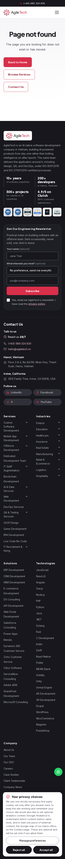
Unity (39, 681)
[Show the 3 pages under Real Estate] (59, 447)
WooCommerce (45, 718)
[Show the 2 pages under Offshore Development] (26, 445)
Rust (38, 631)
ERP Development (14, 570)
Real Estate (42, 447)
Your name (18, 249)
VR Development (45, 700)
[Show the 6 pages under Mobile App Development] (26, 436)
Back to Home (17, 62)
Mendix (8, 639)
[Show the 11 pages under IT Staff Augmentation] (26, 466)
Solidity (40, 675)
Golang (40, 625)
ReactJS (41, 576)
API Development (13, 605)
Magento (41, 724)
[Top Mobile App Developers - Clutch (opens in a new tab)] (27, 212)
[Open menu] (57, 12)
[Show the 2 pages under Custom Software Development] (26, 422)
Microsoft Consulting (16, 702)
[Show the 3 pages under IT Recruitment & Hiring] (26, 546)
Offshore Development (11, 447)
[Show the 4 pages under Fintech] (59, 422)
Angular (40, 582)
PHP (38, 601)
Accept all (46, 849)
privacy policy (36, 303)
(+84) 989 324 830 (34, 3)
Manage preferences (32, 840)
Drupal (40, 706)
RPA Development (14, 535)
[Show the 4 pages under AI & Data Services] (26, 486)
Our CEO (9, 762)
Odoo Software (13, 668)
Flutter (39, 662)
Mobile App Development (11, 438)
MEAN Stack (43, 669)
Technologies (45, 563)
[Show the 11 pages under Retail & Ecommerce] (59, 459)
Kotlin (39, 644)
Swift (39, 650)
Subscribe (33, 291)
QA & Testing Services (11, 514)
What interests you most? (26, 263)
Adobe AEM (10, 685)
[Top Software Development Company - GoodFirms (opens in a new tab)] (37, 212)
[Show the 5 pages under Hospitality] (59, 475)
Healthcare (42, 435)
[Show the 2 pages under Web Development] (26, 496)
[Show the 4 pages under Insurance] (59, 441)
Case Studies (11, 774)
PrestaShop (42, 730)
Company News (13, 787)
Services (10, 416)
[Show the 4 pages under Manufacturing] (59, 453)
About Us (9, 749)
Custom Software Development (11, 426)
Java (39, 613)
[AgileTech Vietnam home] (15, 12)
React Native (43, 656)
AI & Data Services (9, 489)
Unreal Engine (44, 687)
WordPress (42, 712)
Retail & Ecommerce (43, 461)
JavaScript (42, 570)
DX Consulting (12, 599)
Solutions (10, 563)
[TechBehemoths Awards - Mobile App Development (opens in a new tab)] (47, 212)
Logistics (41, 469)
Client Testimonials (14, 780)
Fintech (40, 423)
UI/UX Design (11, 522)
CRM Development (14, 576)
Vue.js (39, 588)
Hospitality (42, 476)
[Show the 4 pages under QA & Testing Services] (26, 512)
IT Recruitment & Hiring (13, 548)
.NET (39, 619)
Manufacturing (44, 454)
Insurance (41, 441)
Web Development (11, 498)
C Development (45, 638)
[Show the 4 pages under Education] (59, 428)
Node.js (40, 594)
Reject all (19, 849)
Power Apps (11, 633)
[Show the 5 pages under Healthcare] (59, 435)
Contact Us (16, 86)
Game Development (15, 528)
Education (42, 429)
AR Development (45, 693)
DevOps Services (14, 507)
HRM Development (14, 582)
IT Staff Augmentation (12, 468)
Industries (43, 416)
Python (40, 607)
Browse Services (19, 74)
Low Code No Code (15, 541)
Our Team (9, 756)
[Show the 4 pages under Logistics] (59, 469)
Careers (8, 768)
